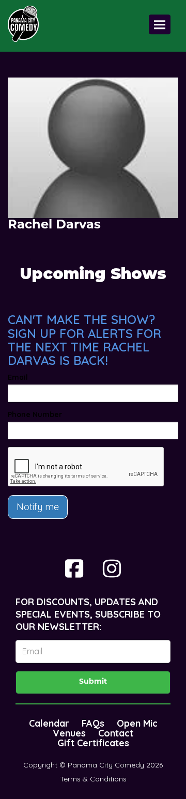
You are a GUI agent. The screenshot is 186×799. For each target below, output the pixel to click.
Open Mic (137, 723)
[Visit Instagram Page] (112, 568)
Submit (93, 682)
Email (18, 377)
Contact (115, 733)
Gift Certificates (93, 743)
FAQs (93, 723)
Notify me (38, 507)
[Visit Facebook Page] (74, 568)
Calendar (49, 723)
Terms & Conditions (93, 778)
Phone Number (35, 414)
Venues (69, 733)
